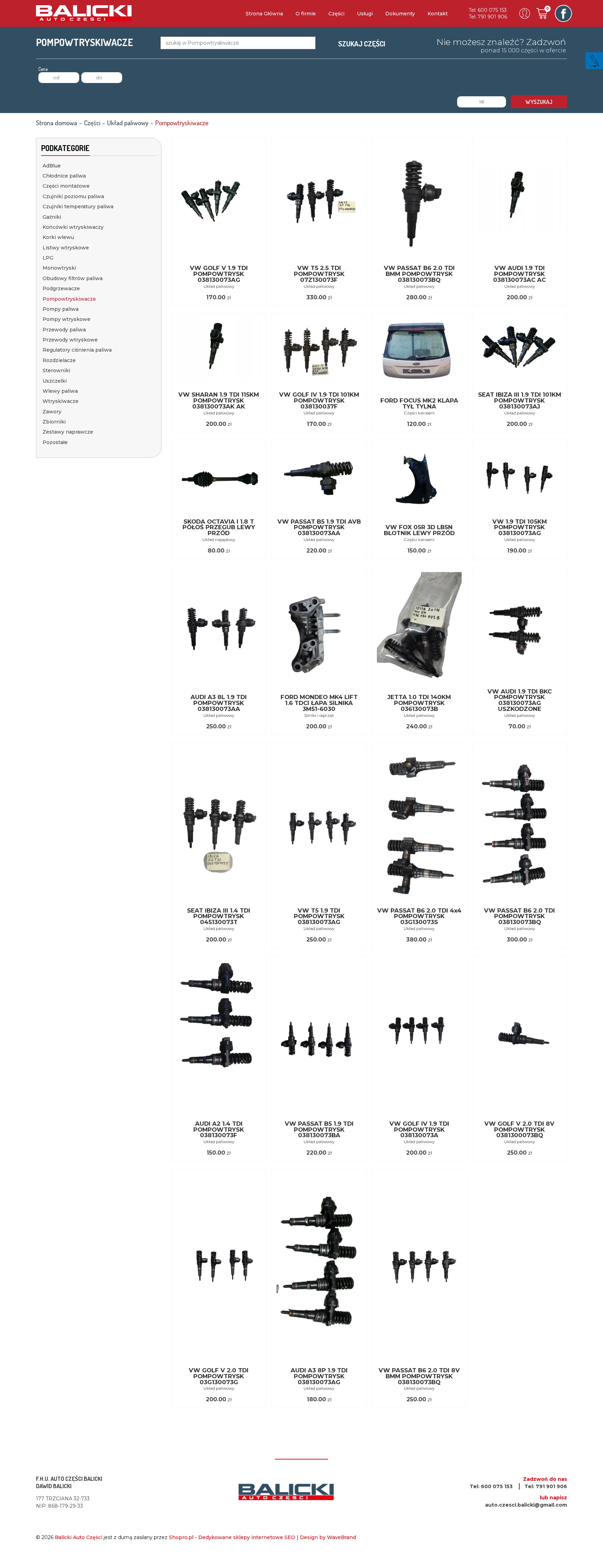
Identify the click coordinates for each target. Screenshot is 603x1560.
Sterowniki (56, 370)
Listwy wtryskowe (66, 248)
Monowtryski (59, 268)
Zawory (52, 411)
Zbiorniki (54, 422)
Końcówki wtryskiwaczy (73, 227)
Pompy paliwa (61, 309)
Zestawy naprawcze (68, 432)
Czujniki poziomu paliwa (73, 196)
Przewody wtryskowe (70, 340)
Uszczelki (55, 381)
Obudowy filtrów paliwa (73, 278)
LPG (48, 258)
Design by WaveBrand (328, 1537)
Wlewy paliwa (60, 391)
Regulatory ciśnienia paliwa (77, 350)
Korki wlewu (58, 237)
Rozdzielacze (59, 360)
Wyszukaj (539, 101)
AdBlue (52, 166)
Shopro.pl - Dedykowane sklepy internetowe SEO (232, 1537)
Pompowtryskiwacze (69, 299)
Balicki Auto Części (78, 1537)
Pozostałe (55, 442)
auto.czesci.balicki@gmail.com (526, 1505)
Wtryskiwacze (61, 401)
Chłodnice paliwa (64, 176)
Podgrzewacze (61, 288)
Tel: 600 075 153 (488, 10)
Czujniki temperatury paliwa (78, 206)
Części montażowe (66, 186)
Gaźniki (52, 217)
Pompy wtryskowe (66, 319)
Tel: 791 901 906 (488, 17)
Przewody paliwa (64, 330)
